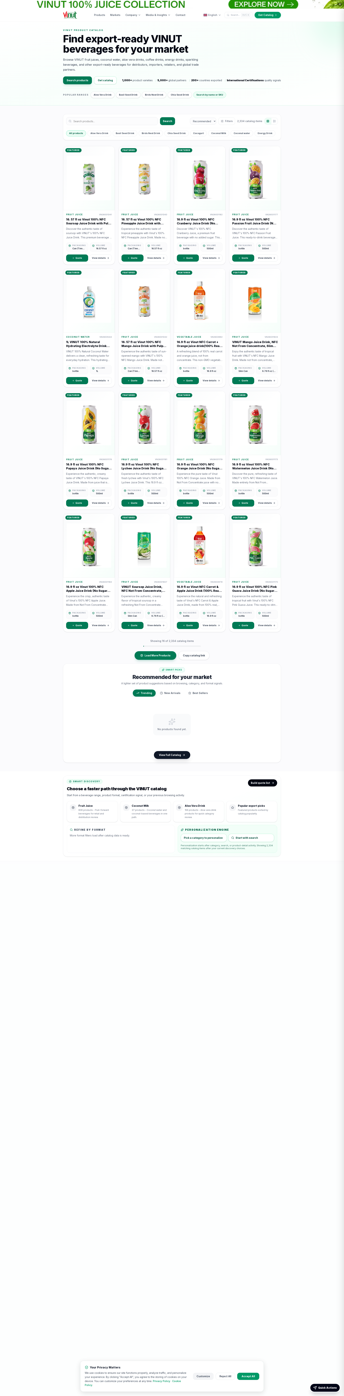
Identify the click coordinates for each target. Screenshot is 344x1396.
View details (99, 258)
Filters (229, 121)
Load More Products (158, 655)
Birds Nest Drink (154, 94)
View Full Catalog (170, 754)
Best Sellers (200, 693)
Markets (115, 14)
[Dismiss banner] (340, 4)
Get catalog (105, 80)
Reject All (225, 1376)
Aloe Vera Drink (102, 94)
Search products (77, 80)
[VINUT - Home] (70, 15)
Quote (78, 258)
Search (167, 121)
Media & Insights (156, 14)
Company (131, 14)
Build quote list (260, 782)
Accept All (248, 1376)
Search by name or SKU (209, 94)
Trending (146, 693)
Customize (203, 1376)
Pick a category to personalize (203, 837)
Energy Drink (265, 133)
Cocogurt (198, 133)
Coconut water (242, 133)
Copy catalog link (194, 655)
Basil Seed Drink (128, 94)
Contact (180, 14)
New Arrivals (172, 693)
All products (76, 133)
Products (99, 14)
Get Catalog (265, 14)
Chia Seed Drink (180, 94)
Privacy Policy (161, 1381)
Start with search (247, 837)
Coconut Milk (218, 133)
